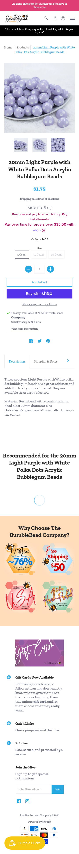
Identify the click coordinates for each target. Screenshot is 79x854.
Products (23, 47)
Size (40, 248)
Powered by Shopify (39, 821)
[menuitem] (46, 18)
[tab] (16, 361)
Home (8, 47)
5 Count (22, 254)
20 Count (56, 254)
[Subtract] (28, 269)
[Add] (50, 269)
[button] (46, 18)
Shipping (25, 198)
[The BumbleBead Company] (16, 18)
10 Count (39, 254)
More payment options (39, 304)
